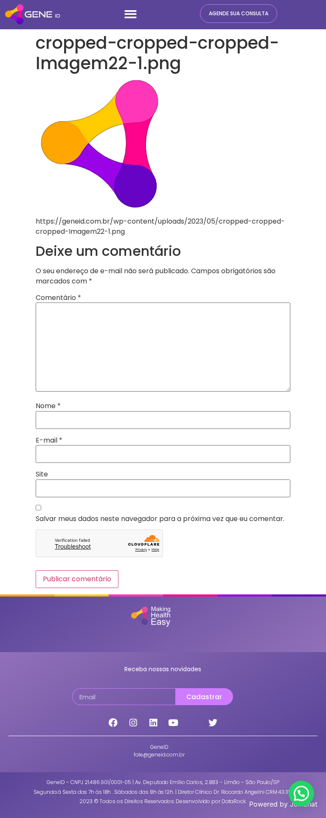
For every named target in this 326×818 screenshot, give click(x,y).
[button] (131, 14)
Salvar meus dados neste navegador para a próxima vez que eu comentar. (160, 518)
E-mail (49, 440)
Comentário (58, 297)
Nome (48, 406)
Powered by (283, 804)
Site (42, 474)
